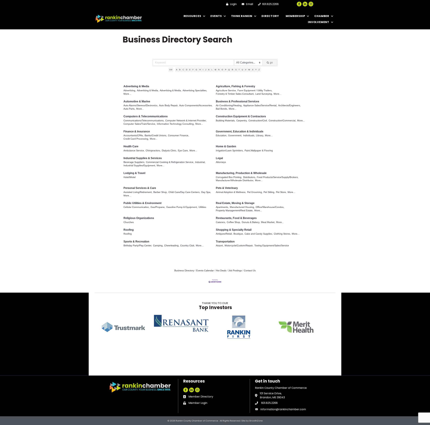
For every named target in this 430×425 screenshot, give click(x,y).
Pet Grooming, (255, 192)
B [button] (179, 70)
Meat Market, (268, 222)
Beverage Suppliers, (134, 162)
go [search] (271, 62)
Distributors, (249, 177)
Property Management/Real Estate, (234, 210)
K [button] (208, 70)
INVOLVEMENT (318, 22)
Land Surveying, (264, 94)
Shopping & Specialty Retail (233, 229)
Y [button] (255, 70)
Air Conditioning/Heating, (229, 105)
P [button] (225, 70)
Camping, (158, 245)
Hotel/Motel (129, 177)
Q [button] (229, 70)
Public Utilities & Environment (142, 203)
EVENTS (216, 16)
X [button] (252, 70)
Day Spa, (206, 192)
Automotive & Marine (136, 101)
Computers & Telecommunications (145, 116)
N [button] (219, 70)
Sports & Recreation (136, 241)
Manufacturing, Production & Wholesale (241, 173)
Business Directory (184, 270)
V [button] (245, 70)
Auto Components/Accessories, (195, 105)
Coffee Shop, (234, 222)
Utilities (202, 207)
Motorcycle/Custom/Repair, (239, 245)
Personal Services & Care (139, 188)
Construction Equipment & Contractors (241, 116)
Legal (219, 158)
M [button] (215, 70)
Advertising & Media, (148, 90)
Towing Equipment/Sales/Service (271, 245)
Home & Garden (226, 146)
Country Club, (187, 245)
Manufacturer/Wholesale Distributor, (235, 180)
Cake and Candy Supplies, (259, 234)
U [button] (242, 70)
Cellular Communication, (136, 207)
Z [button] (259, 70)
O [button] (222, 70)
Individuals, (249, 135)
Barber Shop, (160, 192)
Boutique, (238, 234)
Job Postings (235, 270)
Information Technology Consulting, (175, 124)
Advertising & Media (136, 86)
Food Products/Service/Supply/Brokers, (277, 177)
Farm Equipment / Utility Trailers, (255, 90)
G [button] (196, 70)
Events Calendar (205, 270)
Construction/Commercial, (282, 120)
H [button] (200, 70)
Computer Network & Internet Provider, (185, 120)
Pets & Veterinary (227, 188)
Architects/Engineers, (289, 105)
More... (127, 94)
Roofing (128, 229)
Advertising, (129, 90)
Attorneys (221, 162)
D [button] (186, 70)
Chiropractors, (153, 150)
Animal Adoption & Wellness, (231, 192)
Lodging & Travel (134, 173)
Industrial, (200, 162)
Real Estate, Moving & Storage (235, 203)
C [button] (183, 70)
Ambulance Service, (134, 150)
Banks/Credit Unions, (156, 135)
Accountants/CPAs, (133, 135)
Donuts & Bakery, (251, 222)
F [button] (193, 70)
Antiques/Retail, (224, 234)
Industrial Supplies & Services (142, 158)
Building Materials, (225, 120)
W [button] (249, 70)
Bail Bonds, (222, 109)
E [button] (189, 70)
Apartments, (222, 207)
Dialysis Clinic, (169, 150)
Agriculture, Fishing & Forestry (235, 86)
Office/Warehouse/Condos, (270, 207)
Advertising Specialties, (195, 90)
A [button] (176, 70)
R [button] (232, 70)
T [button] (239, 70)
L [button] (211, 70)
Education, (221, 135)
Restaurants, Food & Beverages (236, 218)
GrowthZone (256, 420)
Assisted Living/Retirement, (137, 192)
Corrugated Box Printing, (229, 177)
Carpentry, (241, 120)
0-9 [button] (170, 70)
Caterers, (221, 222)
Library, (260, 135)
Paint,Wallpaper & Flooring (259, 150)
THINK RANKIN (241, 16)
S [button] (235, 70)
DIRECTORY (270, 16)
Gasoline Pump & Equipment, (182, 207)
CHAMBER (321, 16)
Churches (128, 222)
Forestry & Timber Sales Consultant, (235, 94)
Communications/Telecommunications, (143, 120)
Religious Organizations (138, 218)
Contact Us (250, 270)
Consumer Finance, (178, 135)
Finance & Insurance (136, 131)
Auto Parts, (129, 109)
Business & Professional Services (237, 101)
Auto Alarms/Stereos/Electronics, (140, 105)
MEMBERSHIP (295, 16)
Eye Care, (183, 150)
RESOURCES (192, 16)
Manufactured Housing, (242, 207)
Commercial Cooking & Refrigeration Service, (170, 162)
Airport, (220, 245)
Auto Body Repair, (168, 105)
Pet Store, (281, 192)
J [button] (205, 70)
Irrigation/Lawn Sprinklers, (230, 150)
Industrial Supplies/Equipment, (139, 165)
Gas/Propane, (157, 207)
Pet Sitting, (269, 192)
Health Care (130, 146)
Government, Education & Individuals (239, 131)
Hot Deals (221, 270)
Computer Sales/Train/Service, (139, 124)
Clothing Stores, (282, 234)
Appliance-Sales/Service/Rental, (260, 105)
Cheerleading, (171, 245)
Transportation (225, 241)
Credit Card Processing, (136, 139)
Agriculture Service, (226, 90)
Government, (235, 135)
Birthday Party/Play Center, (137, 245)
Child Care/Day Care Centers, (184, 192)
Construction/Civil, (258, 120)
